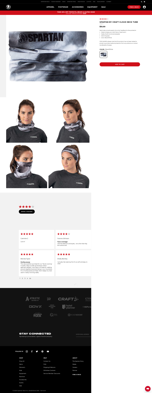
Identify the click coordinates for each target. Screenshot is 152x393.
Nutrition (22, 376)
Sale (20, 386)
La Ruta (89, 1)
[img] (37, 234)
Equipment (22, 373)
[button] (104, 19)
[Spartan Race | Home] (8, 7)
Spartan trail (71, 1)
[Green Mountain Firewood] (52, 307)
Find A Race (134, 7)
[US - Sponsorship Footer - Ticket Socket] (75, 315)
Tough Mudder (56, 1)
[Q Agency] (53, 315)
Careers (74, 367)
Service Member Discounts (51, 373)
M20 (94, 1)
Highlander (101, 1)
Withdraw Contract (49, 370)
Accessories (22, 379)
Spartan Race (45, 1)
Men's (21, 364)
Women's (22, 367)
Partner (74, 370)
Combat (108, 1)
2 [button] (22, 278)
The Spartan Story (78, 361)
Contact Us (46, 361)
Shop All (21, 361)
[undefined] (49, 299)
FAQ (44, 364)
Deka (63, 1)
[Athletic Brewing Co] (32, 299)
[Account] (144, 7)
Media (74, 364)
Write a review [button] (27, 211)
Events (21, 383)
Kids (20, 370)
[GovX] (35, 307)
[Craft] (68, 299)
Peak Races (81, 1)
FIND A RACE (76, 374)
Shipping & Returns (49, 367)
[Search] (141, 1)
